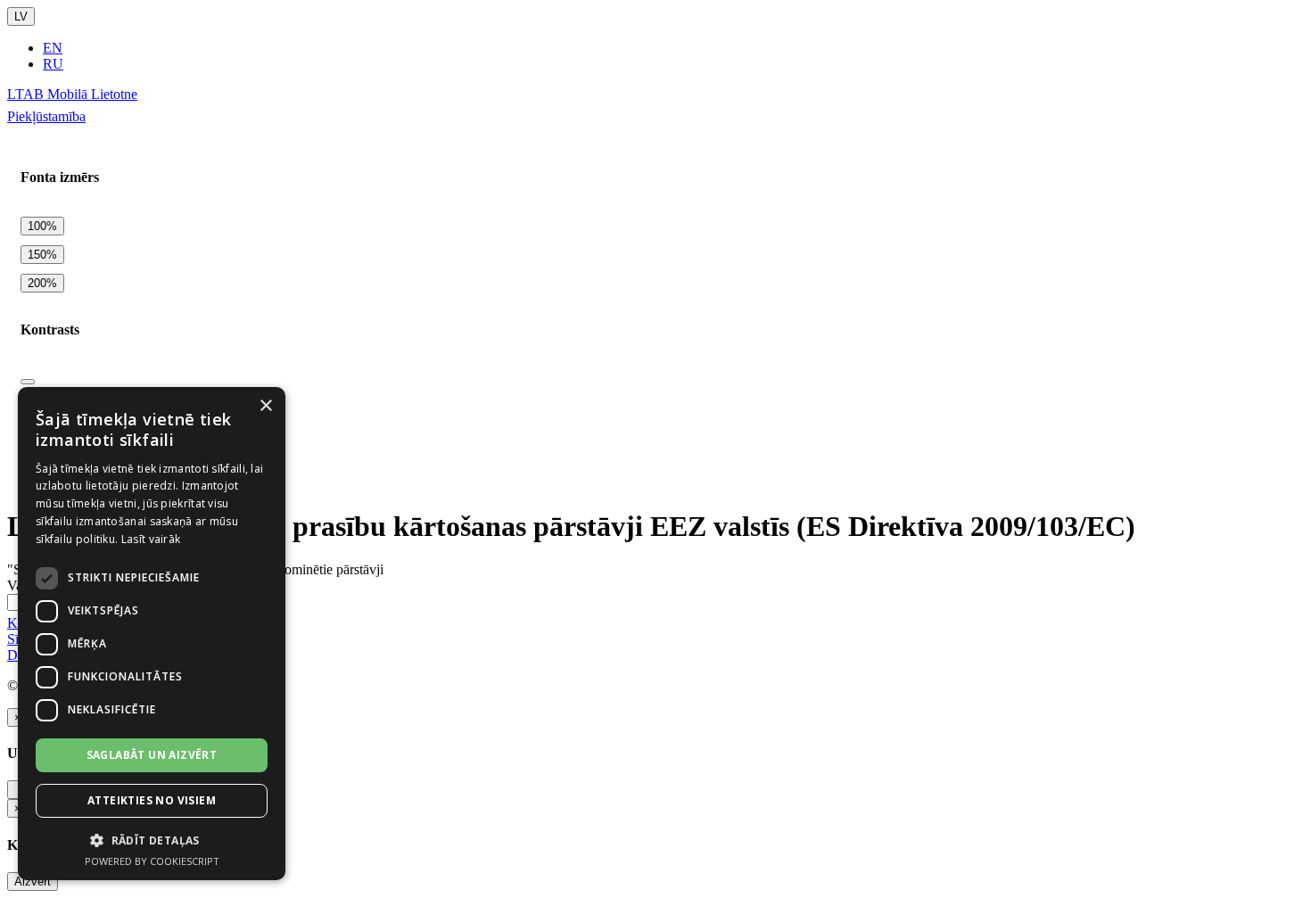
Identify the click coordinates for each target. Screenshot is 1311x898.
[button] (152, 839)
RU (53, 63)
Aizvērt (32, 881)
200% (42, 283)
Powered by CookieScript (152, 861)
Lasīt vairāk (151, 539)
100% (42, 226)
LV (21, 16)
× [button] (265, 406)
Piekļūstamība (46, 116)
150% (42, 254)
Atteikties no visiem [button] (151, 800)
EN (52, 47)
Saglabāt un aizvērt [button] (152, 754)
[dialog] (151, 633)
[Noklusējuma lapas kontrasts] (28, 381)
